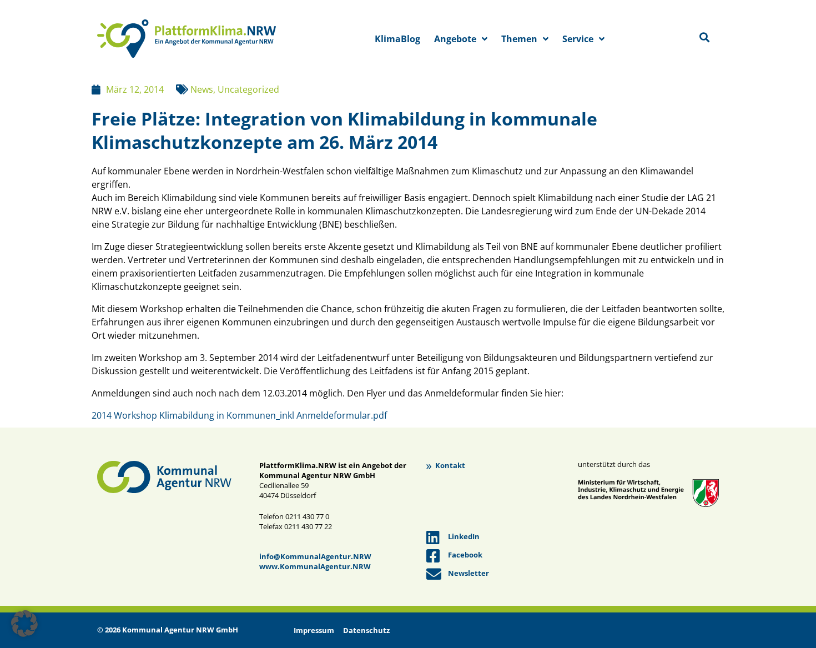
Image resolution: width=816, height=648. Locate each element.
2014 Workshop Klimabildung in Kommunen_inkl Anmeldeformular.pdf (239, 415)
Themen (519, 39)
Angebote (455, 39)
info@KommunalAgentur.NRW (315, 556)
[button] (24, 623)
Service (577, 39)
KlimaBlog (397, 39)
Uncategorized (248, 89)
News (201, 89)
